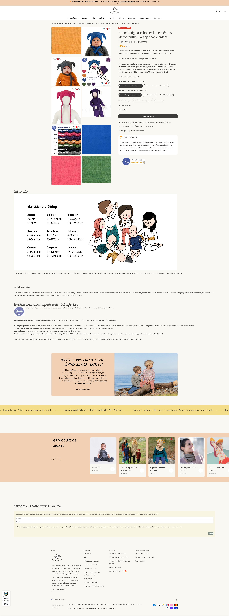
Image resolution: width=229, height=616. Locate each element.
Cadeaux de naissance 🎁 (118, 571)
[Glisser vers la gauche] (53, 459)
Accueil (53, 23)
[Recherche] (216, 11)
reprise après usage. (57, 308)
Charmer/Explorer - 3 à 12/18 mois (130, 86)
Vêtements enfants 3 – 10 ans (119, 557)
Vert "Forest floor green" (141, 100)
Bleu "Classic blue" (166, 95)
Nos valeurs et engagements (144, 557)
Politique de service (92, 608)
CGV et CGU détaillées (91, 582)
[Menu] (9, 592)
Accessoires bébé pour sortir (67, 23)
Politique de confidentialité (120, 605)
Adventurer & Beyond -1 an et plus (156, 86)
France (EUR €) (59, 600)
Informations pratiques (91, 561)
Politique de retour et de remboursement (81, 605)
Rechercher (87, 553)
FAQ (85, 557)
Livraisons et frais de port (92, 565)
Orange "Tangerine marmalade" (130, 95)
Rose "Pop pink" (125, 100)
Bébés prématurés (115, 567)
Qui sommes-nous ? (83, 389)
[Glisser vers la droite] (59, 459)
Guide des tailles (126, 106)
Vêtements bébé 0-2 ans (117, 553)
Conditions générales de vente (94, 586)
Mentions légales (103, 605)
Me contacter (88, 579)
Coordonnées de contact (75, 608)
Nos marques (139, 561)
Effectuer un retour (90, 568)
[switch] (6, 604)
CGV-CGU (139, 605)
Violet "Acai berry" (158, 100)
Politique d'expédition (108, 608)
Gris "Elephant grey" (150, 95)
